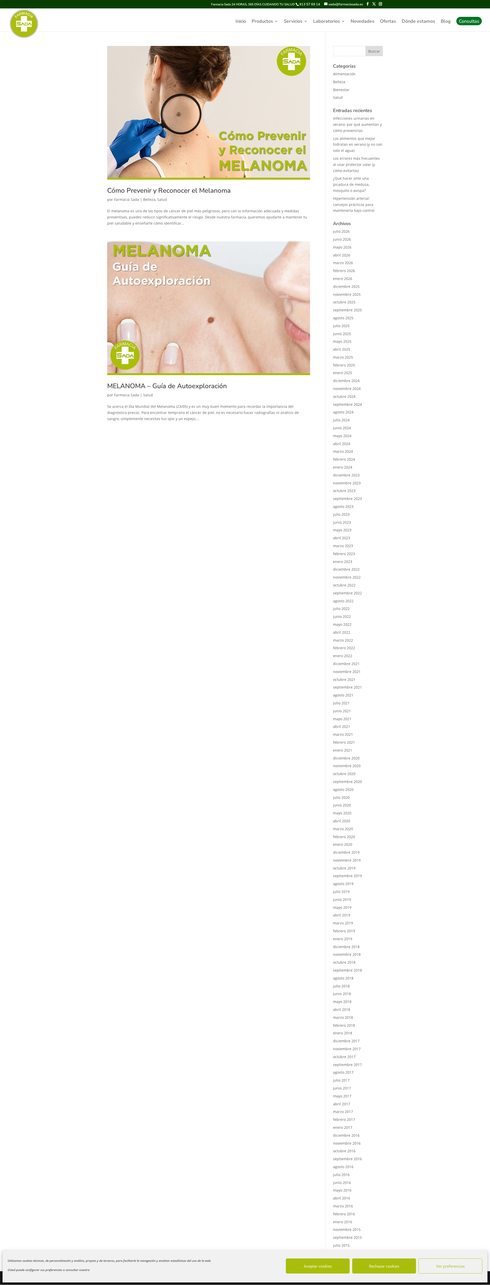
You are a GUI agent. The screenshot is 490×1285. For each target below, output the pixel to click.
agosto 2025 (343, 317)
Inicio (241, 21)
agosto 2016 (343, 1166)
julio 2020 (341, 797)
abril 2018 (341, 1009)
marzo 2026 (343, 262)
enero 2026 (342, 278)
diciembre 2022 (346, 569)
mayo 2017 (342, 1096)
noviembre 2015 (347, 1229)
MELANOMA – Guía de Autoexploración (167, 386)
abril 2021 (341, 726)
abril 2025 (341, 349)
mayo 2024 (342, 435)
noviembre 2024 (347, 388)
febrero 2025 (344, 365)
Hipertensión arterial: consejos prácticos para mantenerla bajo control (353, 204)
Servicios (293, 21)
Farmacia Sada (126, 199)
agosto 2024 (343, 412)
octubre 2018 (344, 962)
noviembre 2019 (347, 860)
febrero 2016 (344, 1213)
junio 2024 (342, 427)
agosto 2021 (343, 695)
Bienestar (341, 89)
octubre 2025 (344, 302)
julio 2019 (341, 891)
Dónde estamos (418, 21)
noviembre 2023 (347, 483)
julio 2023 (341, 514)
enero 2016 (342, 1221)
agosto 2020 (343, 789)
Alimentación (344, 73)
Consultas (469, 21)
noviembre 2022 (347, 577)
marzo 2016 (343, 1206)
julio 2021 (341, 703)
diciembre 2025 (346, 286)
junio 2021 (342, 710)
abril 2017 (341, 1104)
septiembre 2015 (347, 1237)
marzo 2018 (343, 1017)
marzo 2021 (343, 734)
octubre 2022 (344, 585)
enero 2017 (342, 1127)
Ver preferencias (450, 1266)
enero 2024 (342, 467)
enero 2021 (342, 750)
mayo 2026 (342, 247)
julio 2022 (341, 608)
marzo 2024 (343, 451)
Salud (162, 199)
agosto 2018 (343, 978)
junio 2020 (342, 805)
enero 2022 (342, 655)
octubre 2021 (344, 679)
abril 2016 (341, 1198)
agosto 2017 (343, 1072)
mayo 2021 (342, 718)
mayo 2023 (342, 530)
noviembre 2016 (347, 1143)
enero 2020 (342, 844)
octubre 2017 (344, 1056)
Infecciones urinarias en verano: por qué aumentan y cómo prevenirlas (357, 124)
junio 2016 (342, 1182)
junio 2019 (342, 899)
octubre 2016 (344, 1150)
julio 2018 (341, 986)
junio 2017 (342, 1088)
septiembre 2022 (347, 593)
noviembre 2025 (347, 294)
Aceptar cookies (318, 1266)
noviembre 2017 (347, 1048)
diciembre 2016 (346, 1135)
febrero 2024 (344, 459)
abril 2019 (341, 915)
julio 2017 (341, 1080)
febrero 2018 (344, 1025)
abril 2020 (341, 820)
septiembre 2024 (347, 404)
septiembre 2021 (347, 687)
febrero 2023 (344, 553)
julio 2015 (341, 1245)
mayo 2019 (342, 907)
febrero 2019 (344, 930)
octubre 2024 (344, 396)
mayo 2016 (342, 1190)
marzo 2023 (343, 545)
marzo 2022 (343, 640)
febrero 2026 (344, 270)
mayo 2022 (342, 624)
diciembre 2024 (346, 380)
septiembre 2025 (347, 310)
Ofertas (388, 21)
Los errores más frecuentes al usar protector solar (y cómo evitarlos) (356, 164)
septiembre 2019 (347, 875)
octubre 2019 (344, 868)
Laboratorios (326, 21)
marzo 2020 (343, 828)
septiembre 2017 (347, 1064)
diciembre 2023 (346, 475)
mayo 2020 (342, 813)
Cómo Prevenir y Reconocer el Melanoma (169, 190)
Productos (262, 21)
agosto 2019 (343, 883)
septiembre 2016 (347, 1158)
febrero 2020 (344, 836)
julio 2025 (341, 325)
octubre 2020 (344, 773)
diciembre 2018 (346, 946)
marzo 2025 (343, 357)
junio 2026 (342, 239)
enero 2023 (342, 561)
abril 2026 (341, 255)
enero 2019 (342, 938)
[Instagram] (380, 4)
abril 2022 (341, 632)
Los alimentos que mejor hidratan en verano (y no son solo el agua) (357, 144)
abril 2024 (341, 443)
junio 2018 (342, 993)
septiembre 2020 (347, 781)
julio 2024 (341, 420)
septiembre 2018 (347, 970)
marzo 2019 (343, 923)
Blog (446, 21)
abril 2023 (341, 537)
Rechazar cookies (384, 1266)
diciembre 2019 (346, 852)
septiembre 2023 (347, 498)
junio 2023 (342, 522)
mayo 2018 (342, 1001)
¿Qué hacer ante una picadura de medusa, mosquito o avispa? (351, 184)
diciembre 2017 (346, 1040)
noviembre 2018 (347, 954)
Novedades (362, 21)
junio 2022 (342, 616)
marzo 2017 (343, 1111)
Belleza (149, 199)
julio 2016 (341, 1174)
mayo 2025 (342, 341)
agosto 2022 (343, 600)
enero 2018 (342, 1033)
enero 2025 (342, 372)
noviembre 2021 (347, 671)
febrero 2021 (344, 742)
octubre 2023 (344, 490)
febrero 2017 (344, 1119)
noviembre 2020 (347, 765)
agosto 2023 (343, 506)
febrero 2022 (344, 647)
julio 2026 (341, 231)
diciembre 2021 (346, 663)
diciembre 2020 (346, 758)
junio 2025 (342, 333)
